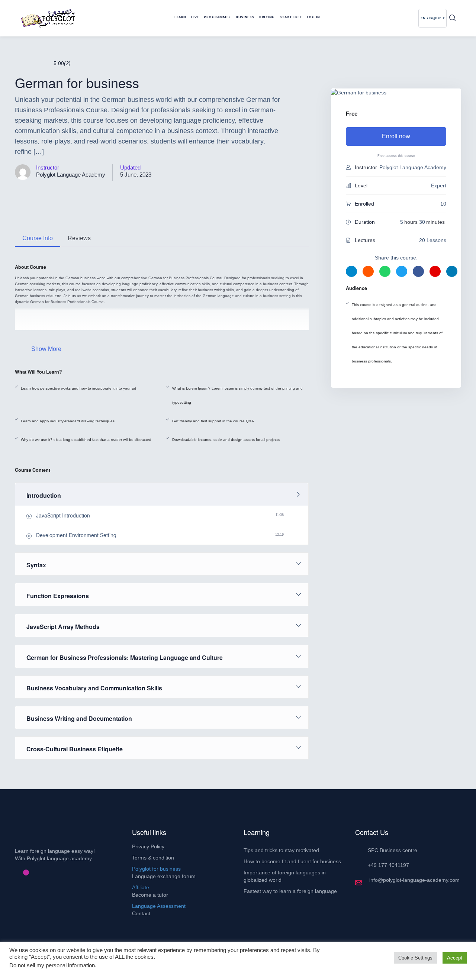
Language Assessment (159, 906)
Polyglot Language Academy (70, 174)
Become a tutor (150, 895)
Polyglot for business (156, 869)
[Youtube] (32, 872)
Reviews (79, 238)
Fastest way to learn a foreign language (290, 891)
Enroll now (396, 136)
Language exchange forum (164, 876)
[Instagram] (26, 872)
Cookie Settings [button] (415, 958)
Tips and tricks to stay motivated (281, 850)
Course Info (37, 238)
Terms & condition (153, 858)
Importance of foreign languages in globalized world (285, 876)
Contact (141, 913)
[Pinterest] (20, 872)
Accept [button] (454, 958)
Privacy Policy (148, 846)
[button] (452, 18)
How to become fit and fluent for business (292, 861)
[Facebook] (14, 872)
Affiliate (140, 887)
